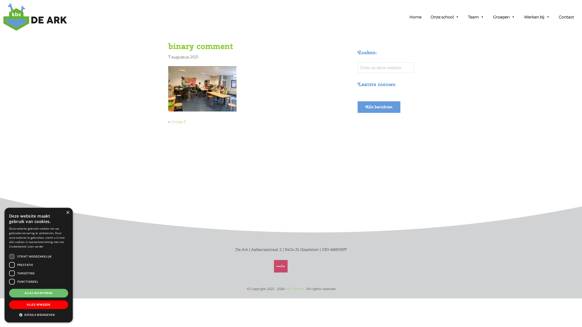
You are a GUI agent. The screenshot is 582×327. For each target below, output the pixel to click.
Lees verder (35, 246)
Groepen (501, 17)
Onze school (442, 17)
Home (415, 17)
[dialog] (39, 265)
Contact (566, 17)
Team (473, 17)
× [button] (67, 212)
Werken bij (534, 17)
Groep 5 (178, 121)
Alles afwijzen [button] (38, 305)
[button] (38, 315)
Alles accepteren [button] (39, 293)
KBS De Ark (22, 9)
